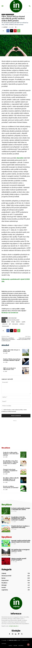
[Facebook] (8, 30)
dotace (8, 321)
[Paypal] (19, 634)
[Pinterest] (15, 30)
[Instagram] (12, 634)
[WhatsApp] (18, 30)
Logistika (23, 321)
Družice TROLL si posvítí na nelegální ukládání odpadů (11, 359)
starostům (20, 158)
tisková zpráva (15, 324)
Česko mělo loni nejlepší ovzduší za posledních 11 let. (23, 339)
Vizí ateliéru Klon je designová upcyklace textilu (20, 550)
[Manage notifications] (28, 644)
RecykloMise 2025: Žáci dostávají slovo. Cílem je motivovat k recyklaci (10, 462)
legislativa (18, 321)
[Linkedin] (15, 634)
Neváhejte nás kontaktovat (10, 312)
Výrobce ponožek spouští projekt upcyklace (18, 559)
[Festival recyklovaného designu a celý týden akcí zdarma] (23, 455)
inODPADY (5, 27)
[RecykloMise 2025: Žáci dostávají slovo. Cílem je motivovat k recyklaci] (23, 463)
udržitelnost (21, 324)
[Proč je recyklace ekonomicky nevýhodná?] (23, 488)
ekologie (13, 321)
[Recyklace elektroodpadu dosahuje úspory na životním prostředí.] (23, 480)
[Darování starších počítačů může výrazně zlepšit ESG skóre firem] (6, 543)
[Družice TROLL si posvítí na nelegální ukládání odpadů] (25, 361)
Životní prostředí (10, 14)
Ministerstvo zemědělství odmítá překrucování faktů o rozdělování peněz (8, 339)
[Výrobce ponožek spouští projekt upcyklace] (6, 561)
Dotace (3, 14)
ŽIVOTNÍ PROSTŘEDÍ (12, 318)
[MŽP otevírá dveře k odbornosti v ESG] (25, 370)
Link (2, 643)
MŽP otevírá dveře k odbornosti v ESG (9, 368)
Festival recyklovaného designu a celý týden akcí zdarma (10, 454)
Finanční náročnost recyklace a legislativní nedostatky (10, 471)
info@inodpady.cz (13, 626)
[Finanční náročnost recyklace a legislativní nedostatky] (23, 472)
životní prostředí (5, 326)
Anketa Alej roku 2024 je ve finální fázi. (11, 350)
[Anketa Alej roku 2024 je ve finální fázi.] (25, 352)
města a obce (4, 324)
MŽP (10, 324)
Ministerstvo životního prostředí (12, 319)
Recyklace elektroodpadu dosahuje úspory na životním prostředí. (11, 479)
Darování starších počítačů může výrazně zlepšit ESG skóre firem (20, 541)
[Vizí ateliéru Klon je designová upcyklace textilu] (6, 552)
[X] (11, 30)
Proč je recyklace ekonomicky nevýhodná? (10, 487)
